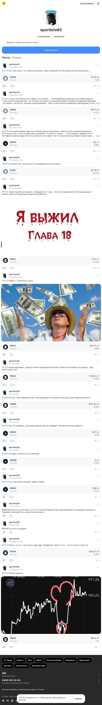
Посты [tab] (6, 57)
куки (36, 697)
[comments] (11, 354)
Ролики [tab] (16, 57)
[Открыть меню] (98, 3)
